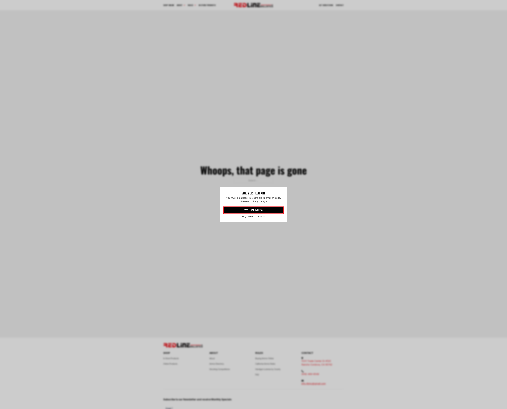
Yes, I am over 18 (253, 210)
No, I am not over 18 (253, 216)
